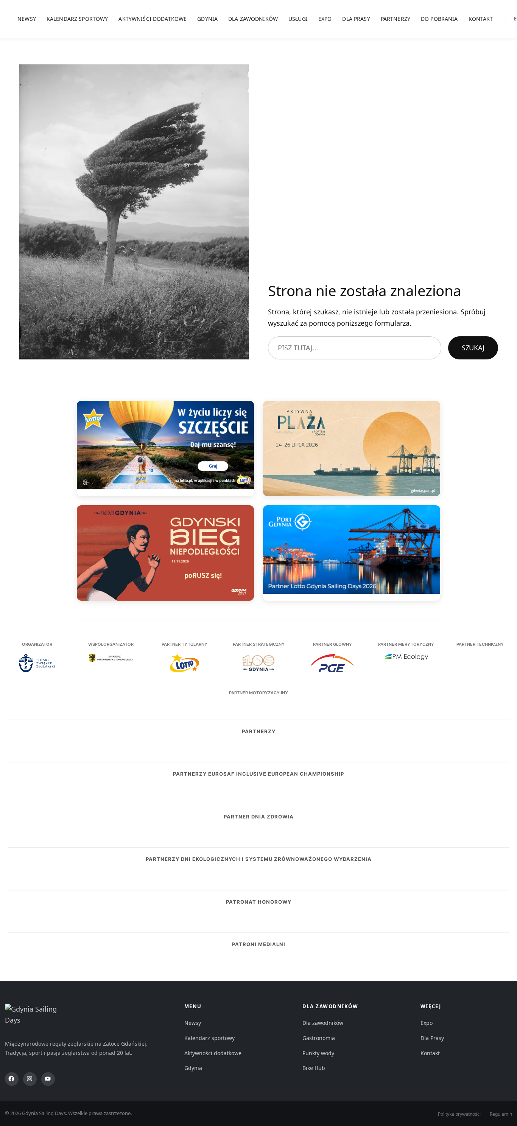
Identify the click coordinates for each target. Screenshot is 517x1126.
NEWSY (26, 18)
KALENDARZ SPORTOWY (77, 18)
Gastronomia (318, 1038)
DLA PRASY (356, 18)
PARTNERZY (395, 18)
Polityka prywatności (459, 1114)
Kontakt (430, 1053)
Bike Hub (313, 1067)
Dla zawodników (322, 1022)
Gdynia (193, 1067)
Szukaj (473, 347)
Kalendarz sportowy (209, 1038)
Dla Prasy (432, 1038)
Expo (426, 1022)
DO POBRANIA (439, 18)
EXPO (325, 18)
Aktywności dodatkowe (212, 1053)
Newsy (192, 1022)
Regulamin (501, 1114)
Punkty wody (318, 1053)
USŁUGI (298, 18)
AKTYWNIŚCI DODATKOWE (152, 18)
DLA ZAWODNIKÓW (253, 18)
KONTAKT (481, 18)
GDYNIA (207, 18)
